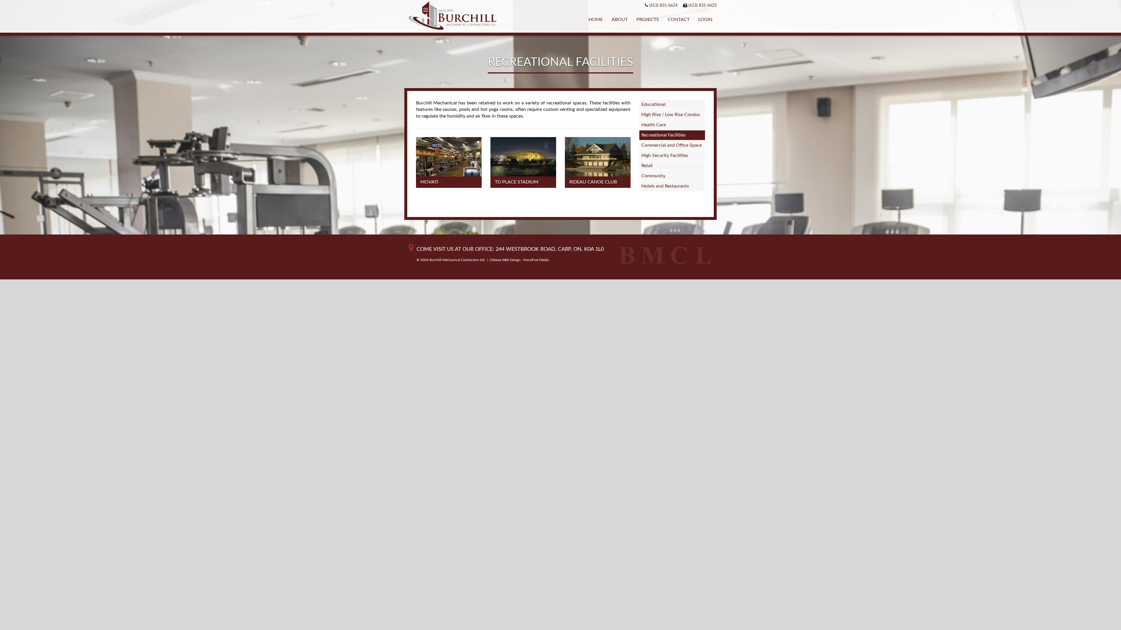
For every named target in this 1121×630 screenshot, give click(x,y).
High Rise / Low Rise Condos (670, 114)
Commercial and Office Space (671, 145)
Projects (647, 19)
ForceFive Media (536, 260)
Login (705, 19)
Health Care (653, 125)
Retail (647, 165)
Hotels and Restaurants (665, 186)
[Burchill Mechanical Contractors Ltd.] (452, 16)
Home (596, 19)
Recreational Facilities (663, 135)
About (620, 19)
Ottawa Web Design (505, 260)
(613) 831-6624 (663, 6)
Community (653, 176)
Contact (679, 19)
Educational (653, 104)
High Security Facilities (664, 155)
